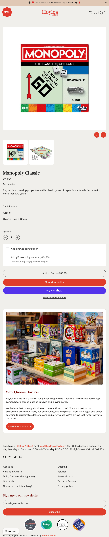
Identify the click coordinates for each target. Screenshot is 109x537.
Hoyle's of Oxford (19, 535)
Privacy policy (65, 486)
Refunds (62, 471)
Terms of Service (67, 481)
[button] (90, 13)
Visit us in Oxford (12, 471)
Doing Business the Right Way (19, 476)
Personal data (65, 476)
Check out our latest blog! (17, 486)
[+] (17, 237)
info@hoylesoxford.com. (53, 446)
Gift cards (8, 481)
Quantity (7, 231)
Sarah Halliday (49, 535)
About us (8, 466)
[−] (5, 237)
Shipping (62, 466)
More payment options (54, 297)
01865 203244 (25, 446)
